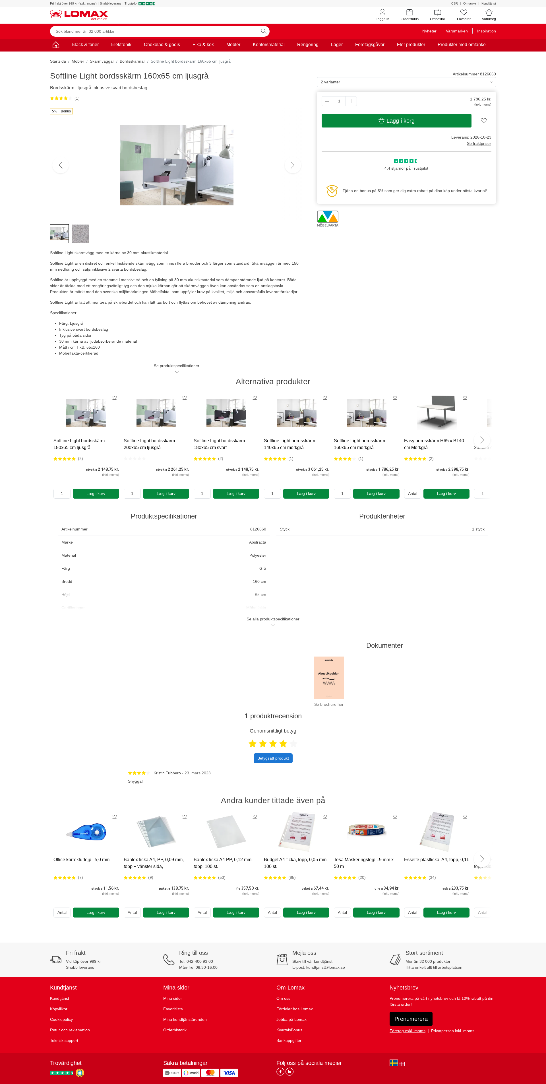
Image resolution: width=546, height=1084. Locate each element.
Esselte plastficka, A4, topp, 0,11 (436, 859)
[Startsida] (55, 45)
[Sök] (263, 31)
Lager (337, 44)
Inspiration (486, 31)
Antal (412, 493)
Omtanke (469, 3)
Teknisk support (64, 1040)
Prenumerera (411, 1019)
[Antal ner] (327, 101)
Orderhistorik (175, 1030)
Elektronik (121, 44)
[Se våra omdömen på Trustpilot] (62, 1073)
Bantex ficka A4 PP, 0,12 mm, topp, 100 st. (223, 863)
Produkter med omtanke (462, 44)
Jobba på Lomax (291, 1019)
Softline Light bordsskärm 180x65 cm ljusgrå (79, 444)
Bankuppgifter (288, 1040)
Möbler (233, 44)
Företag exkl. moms (407, 1031)
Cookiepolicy (61, 1019)
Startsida (58, 61)
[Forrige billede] (60, 165)
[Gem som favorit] (114, 397)
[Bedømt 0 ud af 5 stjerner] (135, 458)
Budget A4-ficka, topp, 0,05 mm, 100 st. (296, 863)
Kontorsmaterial (269, 44)
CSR (454, 3)
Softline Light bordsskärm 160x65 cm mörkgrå (359, 444)
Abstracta (257, 542)
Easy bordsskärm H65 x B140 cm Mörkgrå (434, 444)
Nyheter (429, 31)
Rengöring (307, 44)
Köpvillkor (58, 1009)
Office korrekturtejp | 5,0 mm (81, 859)
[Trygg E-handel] (80, 1073)
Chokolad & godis (162, 44)
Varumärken (457, 31)
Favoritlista (173, 1009)
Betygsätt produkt (273, 758)
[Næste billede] (293, 165)
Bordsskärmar (132, 61)
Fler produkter (411, 44)
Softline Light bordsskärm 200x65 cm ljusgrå (149, 444)
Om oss (283, 998)
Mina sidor (172, 998)
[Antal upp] (351, 101)
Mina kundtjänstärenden (185, 1019)
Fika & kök (203, 44)
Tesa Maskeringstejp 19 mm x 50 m (364, 863)
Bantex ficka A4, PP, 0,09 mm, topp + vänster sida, (154, 863)
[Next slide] (482, 440)
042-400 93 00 (200, 961)
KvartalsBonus (289, 1030)
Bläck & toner (85, 44)
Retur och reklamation (70, 1030)
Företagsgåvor (369, 44)
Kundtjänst (488, 3)
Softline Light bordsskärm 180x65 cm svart (219, 444)
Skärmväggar (102, 61)
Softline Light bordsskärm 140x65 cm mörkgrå (289, 444)
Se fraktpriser (479, 143)
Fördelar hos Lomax (294, 1009)
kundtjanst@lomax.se (325, 967)
